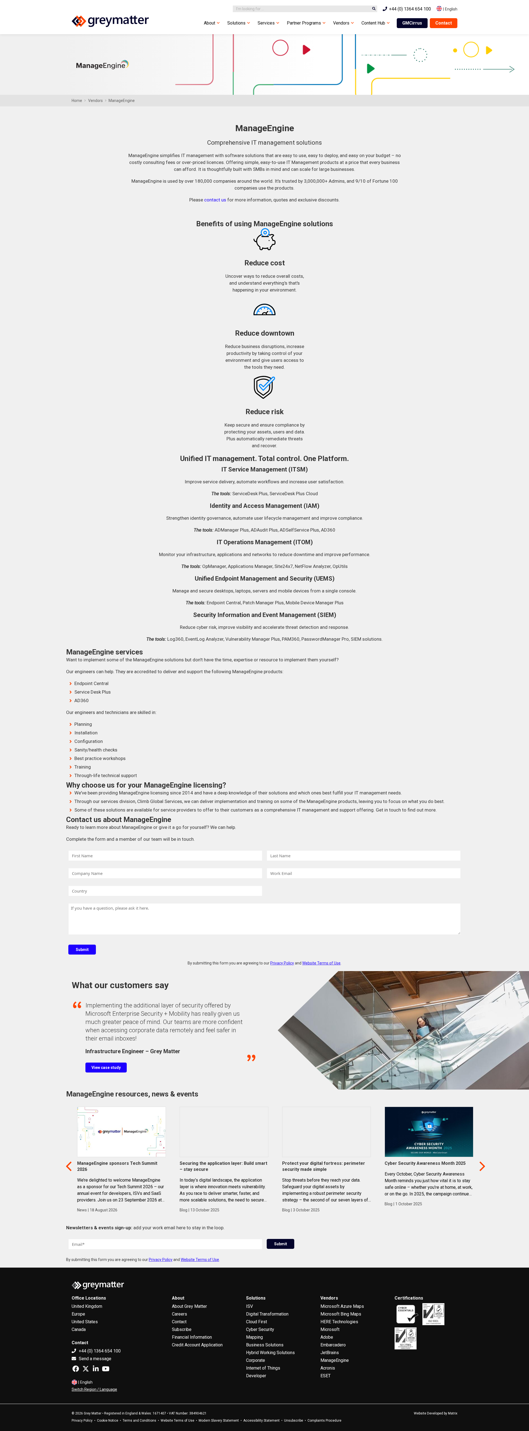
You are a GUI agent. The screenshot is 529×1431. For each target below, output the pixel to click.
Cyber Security (260, 1329)
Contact (443, 23)
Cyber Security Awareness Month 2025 (425, 1163)
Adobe (326, 1337)
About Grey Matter (189, 1306)
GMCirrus (412, 23)
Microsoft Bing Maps (340, 1314)
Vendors (341, 23)
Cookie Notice (107, 1420)
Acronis (327, 1368)
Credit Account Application (197, 1345)
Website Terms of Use (321, 963)
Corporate (255, 1360)
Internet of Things (263, 1368)
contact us (215, 200)
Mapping (254, 1337)
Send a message (94, 1358)
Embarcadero (333, 1345)
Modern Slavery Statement (219, 1420)
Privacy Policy (282, 963)
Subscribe (181, 1329)
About (209, 23)
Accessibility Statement (261, 1420)
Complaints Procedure (324, 1420)
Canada (79, 1329)
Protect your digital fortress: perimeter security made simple (323, 1166)
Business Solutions (265, 1345)
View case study (106, 1067)
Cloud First (256, 1321)
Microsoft (329, 1329)
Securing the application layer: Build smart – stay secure (223, 1166)
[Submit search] (374, 9)
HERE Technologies (339, 1321)
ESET (325, 1375)
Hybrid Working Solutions (270, 1352)
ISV (249, 1306)
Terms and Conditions (139, 1420)
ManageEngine (334, 1360)
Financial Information (192, 1337)
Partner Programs (304, 23)
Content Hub (373, 23)
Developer (256, 1375)
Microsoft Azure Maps (342, 1306)
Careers (179, 1314)
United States (85, 1321)
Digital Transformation (267, 1314)
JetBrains (329, 1352)
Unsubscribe (293, 1420)
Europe (78, 1314)
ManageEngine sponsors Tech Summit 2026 (117, 1166)
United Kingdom (87, 1306)
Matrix (452, 1413)
